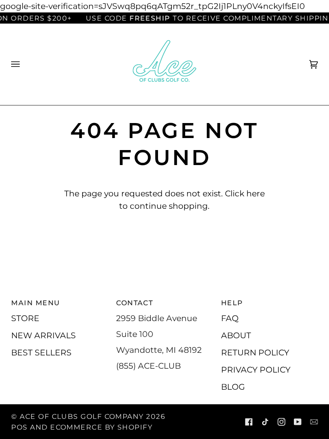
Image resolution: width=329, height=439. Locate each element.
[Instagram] (281, 422)
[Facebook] (249, 422)
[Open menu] (24, 64)
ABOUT (236, 335)
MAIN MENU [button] (35, 302)
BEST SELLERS (41, 352)
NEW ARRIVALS (43, 335)
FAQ (230, 318)
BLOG (233, 387)
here (255, 193)
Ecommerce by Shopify (101, 427)
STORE (25, 318)
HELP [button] (232, 302)
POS (19, 427)
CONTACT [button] (134, 302)
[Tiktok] (265, 422)
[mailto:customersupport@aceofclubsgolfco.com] (314, 422)
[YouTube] (298, 422)
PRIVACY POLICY (255, 369)
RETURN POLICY (255, 352)
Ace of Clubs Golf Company (82, 416)
